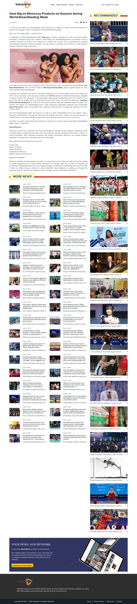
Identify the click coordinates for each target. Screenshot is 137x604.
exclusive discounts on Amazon (21, 42)
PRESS (71, 5)
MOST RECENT (62, 5)
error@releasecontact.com (26, 166)
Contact (119, 601)
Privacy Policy (99, 601)
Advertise (110, 601)
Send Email (18, 149)
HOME (52, 5)
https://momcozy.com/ (24, 154)
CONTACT (79, 5)
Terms (89, 601)
